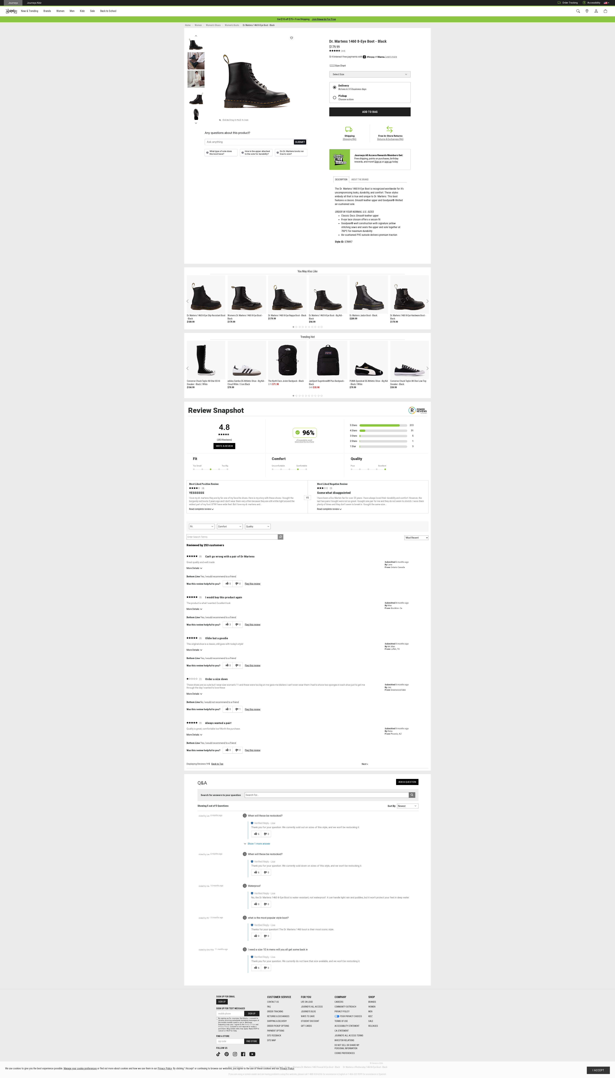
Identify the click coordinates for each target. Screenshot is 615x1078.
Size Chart (340, 65)
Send (300, 141)
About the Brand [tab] (360, 179)
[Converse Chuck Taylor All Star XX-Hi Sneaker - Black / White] (206, 360)
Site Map (271, 1040)
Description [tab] (341, 179)
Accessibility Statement (347, 1026)
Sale (370, 1021)
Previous (196, 35)
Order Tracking (570, 2)
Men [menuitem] (72, 11)
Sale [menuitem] (92, 11)
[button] (606, 3)
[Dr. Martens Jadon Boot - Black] (369, 294)
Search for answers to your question (221, 795)
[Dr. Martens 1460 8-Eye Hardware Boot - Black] (409, 294)
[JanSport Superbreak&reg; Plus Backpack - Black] (328, 360)
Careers (339, 1002)
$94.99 (312, 322)
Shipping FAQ (349, 139)
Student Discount (310, 1021)
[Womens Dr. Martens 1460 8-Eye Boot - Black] (247, 294)
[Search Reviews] (280, 537)
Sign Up (222, 1001)
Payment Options (275, 1030)
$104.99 (190, 387)
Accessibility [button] (593, 2)
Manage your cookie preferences (80, 1068)
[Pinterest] (228, 1054)
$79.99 (231, 387)
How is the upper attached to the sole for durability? (257, 152)
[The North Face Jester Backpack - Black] (287, 360)
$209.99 (353, 318)
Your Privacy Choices (351, 1016)
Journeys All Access (312, 1006)
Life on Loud (307, 1002)
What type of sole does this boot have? (221, 152)
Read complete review (200, 509)
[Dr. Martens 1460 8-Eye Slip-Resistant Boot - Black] (206, 294)
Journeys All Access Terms (349, 1035)
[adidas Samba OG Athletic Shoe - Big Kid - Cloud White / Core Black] (247, 360)
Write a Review (224, 446)
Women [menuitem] (60, 11)
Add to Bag (369, 111)
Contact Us (273, 1002)
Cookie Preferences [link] (345, 1053)
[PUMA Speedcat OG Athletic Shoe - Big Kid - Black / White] (369, 360)
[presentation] (29, 11)
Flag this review (252, 583)
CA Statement (342, 1030)
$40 (310, 387)
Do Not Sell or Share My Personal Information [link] (347, 1047)
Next (196, 122)
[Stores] (587, 11)
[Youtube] (253, 1054)
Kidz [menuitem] (82, 11)
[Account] (597, 11)
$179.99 (231, 322)
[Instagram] (236, 1054)
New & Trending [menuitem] (29, 11)
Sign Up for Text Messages (230, 1008)
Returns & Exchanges (278, 1016)
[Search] (578, 11)
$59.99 (393, 387)
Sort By (391, 806)
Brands (372, 1002)
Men (370, 1011)
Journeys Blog (308, 1011)
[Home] (11, 11)
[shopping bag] (606, 11)
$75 (270, 384)
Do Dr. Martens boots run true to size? (292, 152)
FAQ (269, 1006)
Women (371, 1006)
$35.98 (316, 387)
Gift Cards (306, 1026)
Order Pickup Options (278, 1026)
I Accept (598, 1070)
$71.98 (275, 384)
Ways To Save (308, 1016)
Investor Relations (344, 1040)
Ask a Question (407, 782)
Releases (373, 1026)
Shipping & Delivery (277, 1021)
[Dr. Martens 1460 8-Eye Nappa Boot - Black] (287, 294)
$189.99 (190, 322)
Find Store (251, 1041)
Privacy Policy (342, 1011)
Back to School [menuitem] (108, 11)
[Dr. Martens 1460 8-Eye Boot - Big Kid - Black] (328, 294)
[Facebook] (244, 1054)
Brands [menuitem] (47, 11)
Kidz (370, 1016)
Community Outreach (345, 1006)
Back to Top (217, 764)
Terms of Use (341, 1021)
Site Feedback (274, 1035)
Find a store (222, 1036)
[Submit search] (412, 795)
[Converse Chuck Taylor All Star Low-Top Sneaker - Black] (409, 360)
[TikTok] (219, 1054)
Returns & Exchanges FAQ (390, 139)
